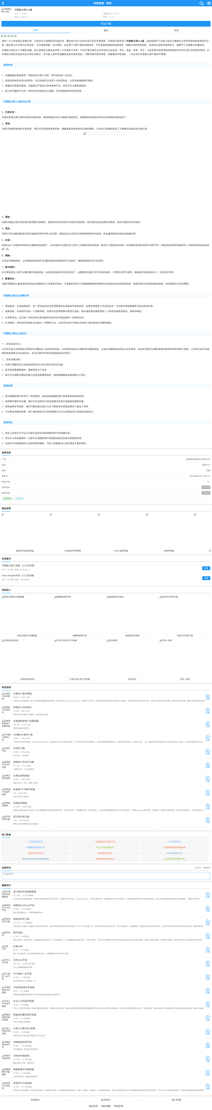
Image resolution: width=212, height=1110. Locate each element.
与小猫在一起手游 (22, 973)
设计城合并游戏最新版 (24, 891)
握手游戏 (17, 932)
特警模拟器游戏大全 (36, 847)
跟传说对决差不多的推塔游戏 (36, 859)
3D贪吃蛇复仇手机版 (24, 987)
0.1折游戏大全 (174, 842)
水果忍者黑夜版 (21, 775)
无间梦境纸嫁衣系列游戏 (174, 847)
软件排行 (105, 1100)
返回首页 (93, 1106)
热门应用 (176, 1100)
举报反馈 (118, 1106)
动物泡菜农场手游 (22, 1042)
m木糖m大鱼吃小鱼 (23, 734)
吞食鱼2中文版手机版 (24, 789)
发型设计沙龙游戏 (22, 1083)
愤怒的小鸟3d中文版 (23, 762)
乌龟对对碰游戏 (21, 1055)
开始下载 (106, 23)
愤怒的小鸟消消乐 (22, 707)
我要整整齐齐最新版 (23, 1069)
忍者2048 (17, 946)
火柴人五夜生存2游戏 (24, 1028)
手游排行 (35, 1100)
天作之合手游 (20, 960)
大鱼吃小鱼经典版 (22, 693)
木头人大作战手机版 (23, 1001)
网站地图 (106, 1106)
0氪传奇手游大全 (35, 853)
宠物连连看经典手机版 (24, 1014)
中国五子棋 (19, 748)
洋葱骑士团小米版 (18, 565)
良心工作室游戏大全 (105, 847)
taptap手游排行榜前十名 (174, 859)
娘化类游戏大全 (105, 853)
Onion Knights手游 (18, 575)
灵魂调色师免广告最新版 (26, 721)
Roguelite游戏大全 (174, 853)
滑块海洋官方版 (21, 919)
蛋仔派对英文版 (21, 816)
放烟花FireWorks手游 (23, 905)
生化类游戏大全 (36, 842)
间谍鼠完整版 (20, 803)
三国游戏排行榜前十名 (105, 842)
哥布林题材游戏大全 (105, 859)
